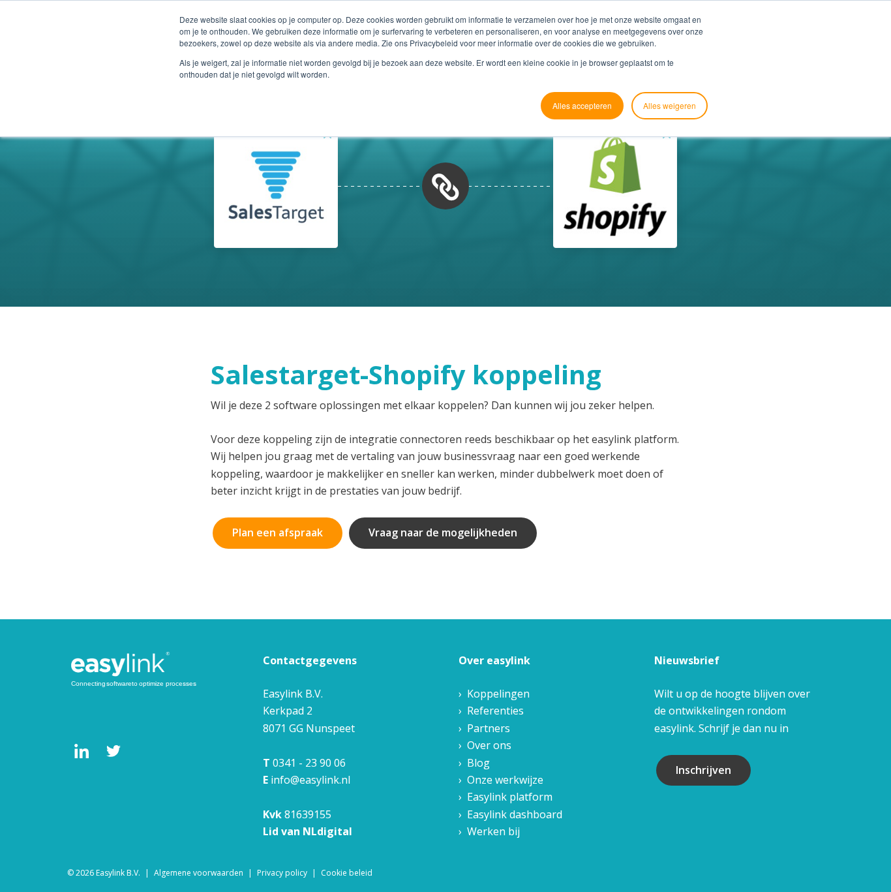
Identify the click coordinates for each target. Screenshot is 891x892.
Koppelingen (498, 693)
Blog (478, 763)
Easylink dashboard (514, 814)
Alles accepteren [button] (582, 105)
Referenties (495, 710)
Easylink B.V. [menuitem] (118, 872)
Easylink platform (509, 797)
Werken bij (493, 831)
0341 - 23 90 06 (309, 763)
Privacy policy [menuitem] (282, 872)
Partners (488, 728)
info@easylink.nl (310, 780)
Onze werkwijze (505, 780)
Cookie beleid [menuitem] (346, 872)
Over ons (489, 745)
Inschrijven (703, 770)
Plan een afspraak (277, 532)
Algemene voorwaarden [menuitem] (198, 872)
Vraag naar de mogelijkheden (443, 532)
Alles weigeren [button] (669, 105)
